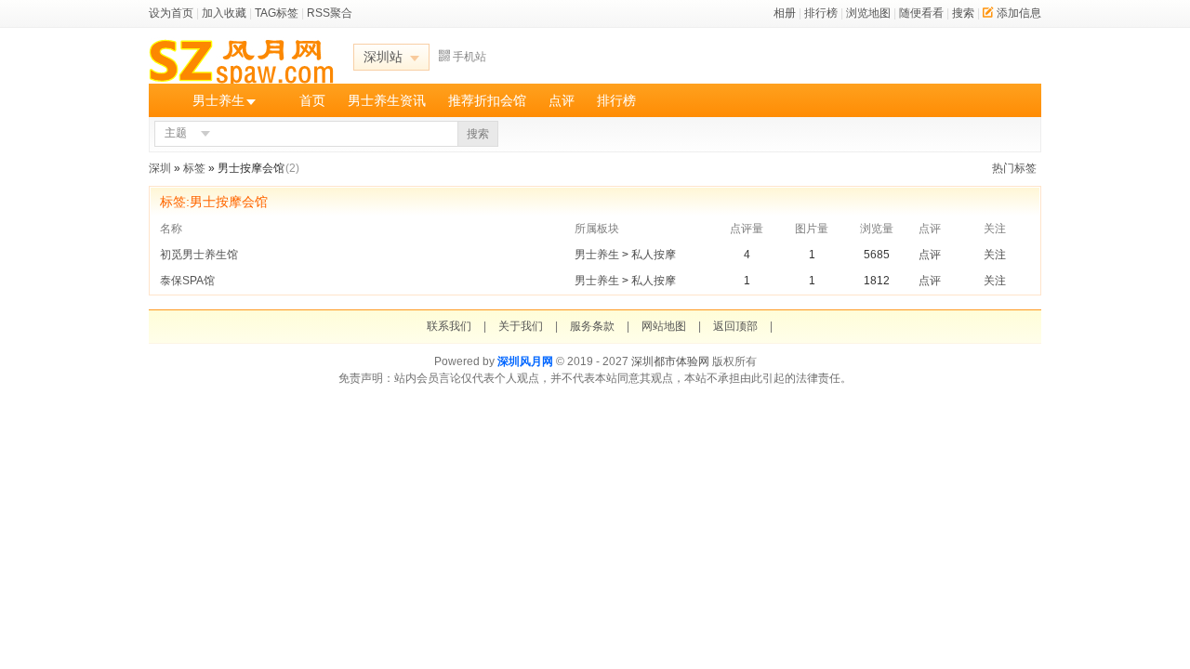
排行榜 (821, 13)
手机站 (469, 56)
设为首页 (171, 13)
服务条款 (592, 326)
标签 (194, 168)
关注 (995, 254)
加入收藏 (224, 13)
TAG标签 (276, 13)
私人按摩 (653, 254)
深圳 (160, 168)
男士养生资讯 (387, 100)
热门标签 (1014, 168)
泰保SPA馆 (189, 280)
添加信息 (1019, 13)
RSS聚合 (329, 13)
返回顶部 (735, 326)
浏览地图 (868, 13)
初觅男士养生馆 (200, 254)
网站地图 (663, 326)
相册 (785, 13)
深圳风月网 (525, 361)
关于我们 (520, 326)
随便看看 (921, 13)
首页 (312, 100)
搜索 (963, 13)
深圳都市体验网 (670, 361)
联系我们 (449, 326)
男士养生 (218, 100)
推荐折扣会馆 (487, 100)
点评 (562, 100)
